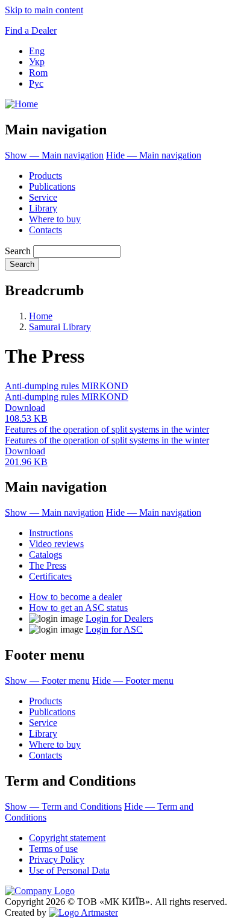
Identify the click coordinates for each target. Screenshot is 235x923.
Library (43, 208)
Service (43, 197)
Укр (37, 62)
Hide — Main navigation (153, 155)
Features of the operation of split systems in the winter (107, 429)
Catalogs (45, 554)
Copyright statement (67, 838)
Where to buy (55, 219)
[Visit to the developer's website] (83, 912)
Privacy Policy (56, 859)
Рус (36, 83)
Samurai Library (60, 327)
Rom (38, 72)
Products (45, 176)
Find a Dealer (31, 30)
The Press (47, 565)
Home (40, 316)
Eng (37, 51)
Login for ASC (114, 629)
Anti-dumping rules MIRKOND (66, 386)
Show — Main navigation (54, 155)
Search (18, 251)
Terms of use (53, 848)
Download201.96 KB (26, 456)
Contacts (45, 230)
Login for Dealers (119, 618)
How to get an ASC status (78, 607)
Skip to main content (44, 10)
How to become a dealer (75, 597)
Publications (52, 186)
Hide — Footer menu (133, 680)
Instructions (51, 533)
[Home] (21, 104)
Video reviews (56, 544)
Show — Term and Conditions (63, 806)
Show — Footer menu (47, 680)
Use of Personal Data (69, 870)
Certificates (50, 576)
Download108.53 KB (26, 413)
